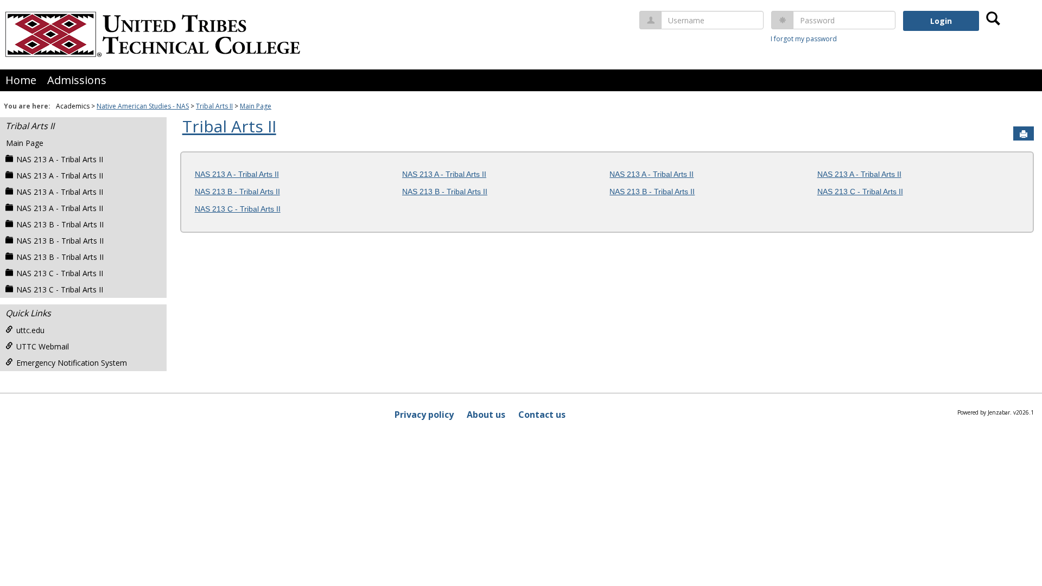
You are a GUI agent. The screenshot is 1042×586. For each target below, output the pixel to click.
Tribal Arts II (214, 106)
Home (20, 80)
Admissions (76, 80)
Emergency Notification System (71, 363)
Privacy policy (424, 415)
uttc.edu (30, 330)
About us (486, 415)
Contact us (542, 415)
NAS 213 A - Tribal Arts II (59, 159)
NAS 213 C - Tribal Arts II (59, 273)
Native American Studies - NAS (143, 106)
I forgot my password (804, 38)
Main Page (255, 106)
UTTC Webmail (42, 346)
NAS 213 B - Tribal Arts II (60, 224)
